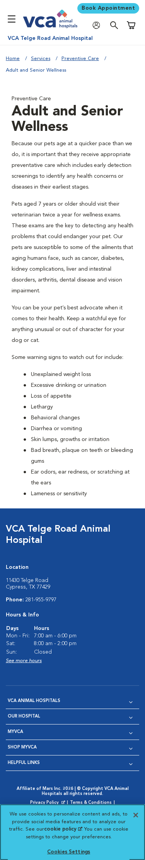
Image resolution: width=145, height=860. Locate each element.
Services (40, 58)
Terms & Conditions (91, 803)
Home (13, 58)
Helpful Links (24, 763)
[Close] (135, 815)
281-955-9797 (41, 600)
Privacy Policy (48, 803)
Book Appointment (108, 8)
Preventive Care (80, 58)
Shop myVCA (22, 747)
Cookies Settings (68, 852)
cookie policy (63, 829)
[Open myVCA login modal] (98, 25)
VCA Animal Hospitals (34, 701)
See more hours (24, 660)
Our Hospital (24, 716)
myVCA (15, 732)
